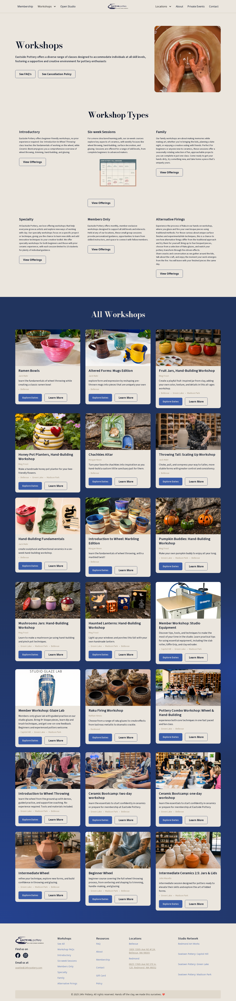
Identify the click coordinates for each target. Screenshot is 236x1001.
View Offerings (32, 162)
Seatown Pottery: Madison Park (194, 974)
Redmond (134, 958)
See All (61, 943)
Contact (214, 6)
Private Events (196, 6)
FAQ (98, 943)
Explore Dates (30, 397)
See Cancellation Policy (56, 74)
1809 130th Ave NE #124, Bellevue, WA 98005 (142, 951)
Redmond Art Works (189, 943)
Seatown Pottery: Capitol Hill (193, 953)
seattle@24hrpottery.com (28, 967)
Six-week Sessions (67, 960)
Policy (99, 983)
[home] (118, 6)
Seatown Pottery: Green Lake (193, 964)
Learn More (55, 397)
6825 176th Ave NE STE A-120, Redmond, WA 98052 (142, 966)
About (179, 6)
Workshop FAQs (65, 949)
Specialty (62, 972)
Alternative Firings (67, 983)
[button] (46, 6)
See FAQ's (25, 74)
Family (60, 977)
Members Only (65, 966)
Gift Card (101, 975)
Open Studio (68, 6)
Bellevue (133, 943)
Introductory (64, 955)
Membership (25, 6)
